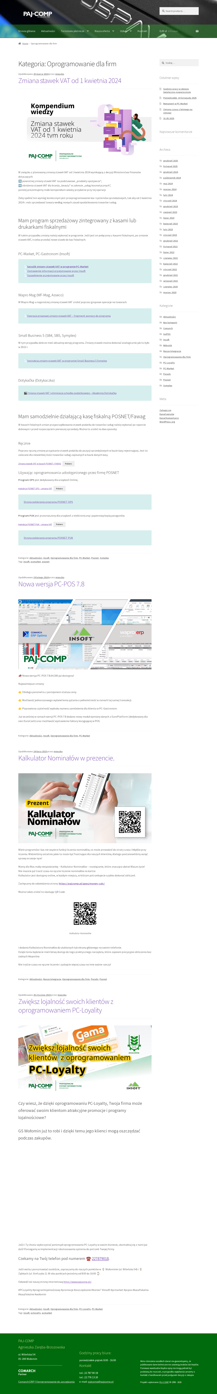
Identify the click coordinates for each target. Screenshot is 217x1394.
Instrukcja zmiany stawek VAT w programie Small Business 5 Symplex (67, 360)
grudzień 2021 (170, 275)
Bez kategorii (170, 322)
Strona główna (26, 31)
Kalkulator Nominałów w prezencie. (66, 757)
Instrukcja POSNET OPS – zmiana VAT (35, 488)
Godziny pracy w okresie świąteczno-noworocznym (177, 90)
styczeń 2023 (170, 235)
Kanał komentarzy (169, 418)
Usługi (123, 31)
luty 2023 (168, 229)
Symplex (104, 557)
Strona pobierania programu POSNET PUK (48, 537)
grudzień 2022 (170, 240)
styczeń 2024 (170, 200)
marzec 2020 (169, 292)
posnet (46, 561)
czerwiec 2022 (170, 258)
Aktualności (48, 31)
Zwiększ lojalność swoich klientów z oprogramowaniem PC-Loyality (65, 1005)
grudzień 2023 (170, 206)
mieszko (59, 74)
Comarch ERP (26, 1381)
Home (25, 43)
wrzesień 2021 (170, 280)
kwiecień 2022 (170, 263)
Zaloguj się (165, 410)
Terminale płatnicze (72, 31)
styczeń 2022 (170, 269)
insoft (26, 561)
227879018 (100, 1258)
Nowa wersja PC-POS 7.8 (51, 583)
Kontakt (142, 31)
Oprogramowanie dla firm (64, 557)
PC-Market (84, 557)
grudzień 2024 (170, 172)
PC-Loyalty (85, 1309)
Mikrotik (167, 345)
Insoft (46, 557)
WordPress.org (167, 421)
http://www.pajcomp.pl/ (77, 1281)
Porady (94, 979)
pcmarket (36, 561)
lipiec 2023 (168, 217)
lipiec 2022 (168, 252)
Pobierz (68, 464)
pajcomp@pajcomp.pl (101, 1381)
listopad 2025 (170, 166)
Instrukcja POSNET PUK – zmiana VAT (35, 524)
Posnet (95, 557)
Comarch (168, 328)
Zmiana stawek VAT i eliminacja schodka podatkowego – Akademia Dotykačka (71, 393)
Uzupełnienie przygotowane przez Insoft (50, 275)
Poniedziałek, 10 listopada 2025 (179, 97)
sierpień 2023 (170, 212)
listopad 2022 (170, 246)
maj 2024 (168, 183)
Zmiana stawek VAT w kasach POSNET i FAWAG (39, 463)
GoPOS (167, 334)
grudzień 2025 (170, 160)
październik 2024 (172, 177)
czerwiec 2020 (170, 286)
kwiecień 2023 (170, 223)
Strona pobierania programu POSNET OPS (48, 502)
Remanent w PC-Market (175, 103)
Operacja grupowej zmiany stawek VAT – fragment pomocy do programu (69, 315)
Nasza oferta (102, 31)
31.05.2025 (168, 118)
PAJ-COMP (164, 1382)
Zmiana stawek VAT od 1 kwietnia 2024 (69, 80)
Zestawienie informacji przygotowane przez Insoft (56, 271)
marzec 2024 (169, 189)
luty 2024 (168, 195)
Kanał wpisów (167, 414)
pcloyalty (36, 1312)
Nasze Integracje (52, 979)
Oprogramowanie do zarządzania (55, 1381)
